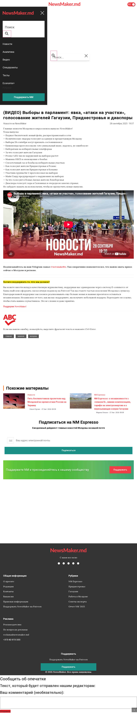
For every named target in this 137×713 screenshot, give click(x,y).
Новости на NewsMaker (14, 123)
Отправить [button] (5, 711)
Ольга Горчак (35, 409)
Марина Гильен (102, 412)
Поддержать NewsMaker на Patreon (22, 606)
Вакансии (8, 596)
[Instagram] (68, 563)
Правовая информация (15, 601)
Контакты (8, 591)
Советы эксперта (77, 601)
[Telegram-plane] (78, 563)
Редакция (8, 586)
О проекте (8, 581)
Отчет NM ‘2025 (76, 606)
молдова (33, 336)
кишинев (21, 336)
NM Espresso (99, 395)
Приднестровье (76, 586)
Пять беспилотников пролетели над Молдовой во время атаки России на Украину (47, 402)
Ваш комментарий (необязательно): (32, 692)
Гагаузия (73, 591)
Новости (31, 395)
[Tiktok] (73, 563)
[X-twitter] (64, 563)
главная (8, 336)
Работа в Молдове (78, 596)
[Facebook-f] (59, 563)
